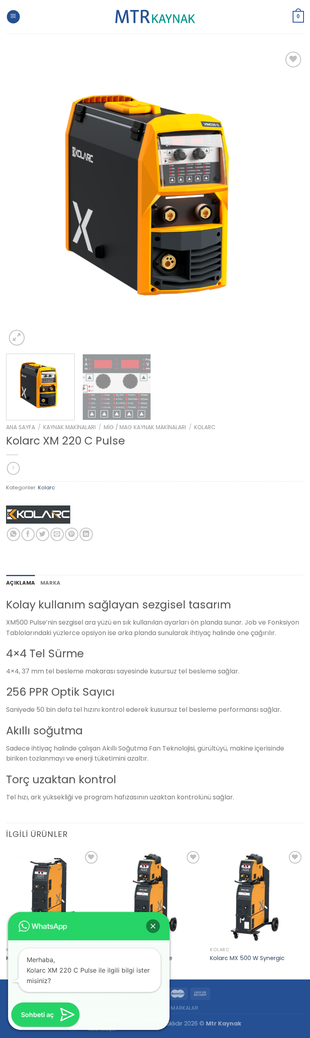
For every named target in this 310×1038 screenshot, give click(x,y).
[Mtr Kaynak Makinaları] (155, 17)
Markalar (184, 1007)
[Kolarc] (38, 516)
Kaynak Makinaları (69, 427)
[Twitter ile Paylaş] (42, 534)
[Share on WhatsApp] (13, 534)
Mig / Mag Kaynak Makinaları (145, 427)
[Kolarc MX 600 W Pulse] (155, 896)
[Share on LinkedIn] (86, 534)
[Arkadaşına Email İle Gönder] (57, 534)
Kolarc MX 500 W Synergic (247, 958)
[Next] (288, 199)
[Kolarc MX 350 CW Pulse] (53, 896)
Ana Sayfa (20, 427)
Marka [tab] (50, 582)
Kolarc (205, 427)
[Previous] (22, 199)
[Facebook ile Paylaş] (28, 534)
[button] (153, 926)
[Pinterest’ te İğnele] (71, 534)
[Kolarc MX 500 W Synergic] (257, 896)
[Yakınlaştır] (17, 338)
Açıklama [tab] (20, 582)
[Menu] (13, 16)
